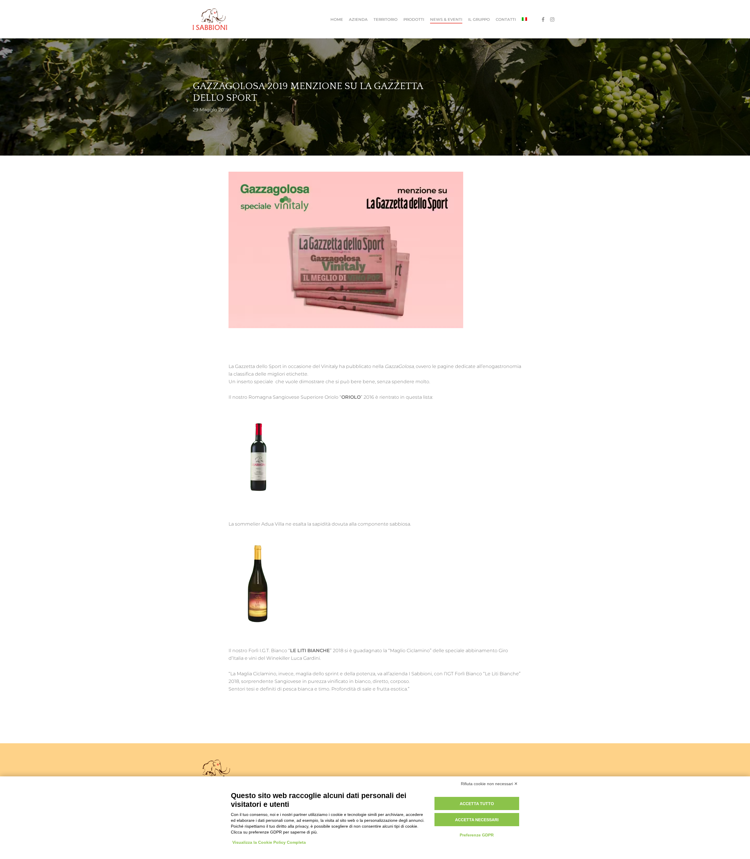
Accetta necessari (477, 819)
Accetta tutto (477, 803)
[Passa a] (524, 19)
